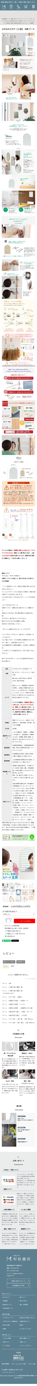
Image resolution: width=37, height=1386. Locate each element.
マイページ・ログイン (25, 1345)
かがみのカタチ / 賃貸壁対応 (10, 1321)
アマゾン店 (31, 1364)
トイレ (23, 1004)
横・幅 (20, 1019)
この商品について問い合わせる (15, 934)
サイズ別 (12, 1019)
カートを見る (6, 1345)
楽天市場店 (5, 1364)
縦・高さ (21, 1023)
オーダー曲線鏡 (30, 23)
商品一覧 (13, 19)
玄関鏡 (15, 23)
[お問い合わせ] (18, 7)
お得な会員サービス (8, 1308)
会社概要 (5, 1301)
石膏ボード (24, 1001)
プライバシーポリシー (8, 1372)
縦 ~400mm (30, 1023)
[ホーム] (3, 7)
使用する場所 (13, 1004)
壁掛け (20, 997)
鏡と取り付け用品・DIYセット (21, 21)
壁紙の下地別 (13, 1001)
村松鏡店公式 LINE (18, 1285)
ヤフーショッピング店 (18, 1364)
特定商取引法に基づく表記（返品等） (17, 928)
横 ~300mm (29, 1019)
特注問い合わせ (21, 23)
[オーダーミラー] (11, 7)
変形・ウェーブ (27, 1012)
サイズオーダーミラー (21, 19)
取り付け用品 (9, 21)
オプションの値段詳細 (12, 926)
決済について (6, 1342)
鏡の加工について (7, 1304)
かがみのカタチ (9, 993)
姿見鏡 (7, 23)
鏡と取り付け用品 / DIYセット (27, 1317)
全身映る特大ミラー (25, 1321)
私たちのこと (6, 1297)
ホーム (4, 983)
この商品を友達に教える (13, 931)
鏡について (22, 1297)
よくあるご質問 (7, 1338)
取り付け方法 (23, 1301)
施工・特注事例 (24, 1304)
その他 (24, 1015)
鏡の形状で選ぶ (14, 1012)
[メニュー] (33, 7)
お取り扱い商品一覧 (15, 987)
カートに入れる (25, 921)
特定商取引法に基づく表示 (15, 1369)
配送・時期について (25, 1338)
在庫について (23, 1342)
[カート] (26, 7)
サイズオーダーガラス (25, 1329)
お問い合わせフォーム (18, 1281)
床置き (4, 1329)
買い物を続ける (10, 936)
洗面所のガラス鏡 (26, 1008)
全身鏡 (11, 23)
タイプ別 (12, 997)
